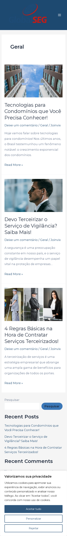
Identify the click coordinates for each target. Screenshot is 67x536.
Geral (44, 125)
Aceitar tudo (33, 509)
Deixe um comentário (21, 125)
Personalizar (33, 518)
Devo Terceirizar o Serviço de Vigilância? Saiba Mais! (30, 225)
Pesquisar (11, 400)
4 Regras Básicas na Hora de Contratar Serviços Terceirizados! (31, 335)
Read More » (13, 164)
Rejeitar (33, 528)
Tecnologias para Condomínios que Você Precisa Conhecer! (32, 111)
